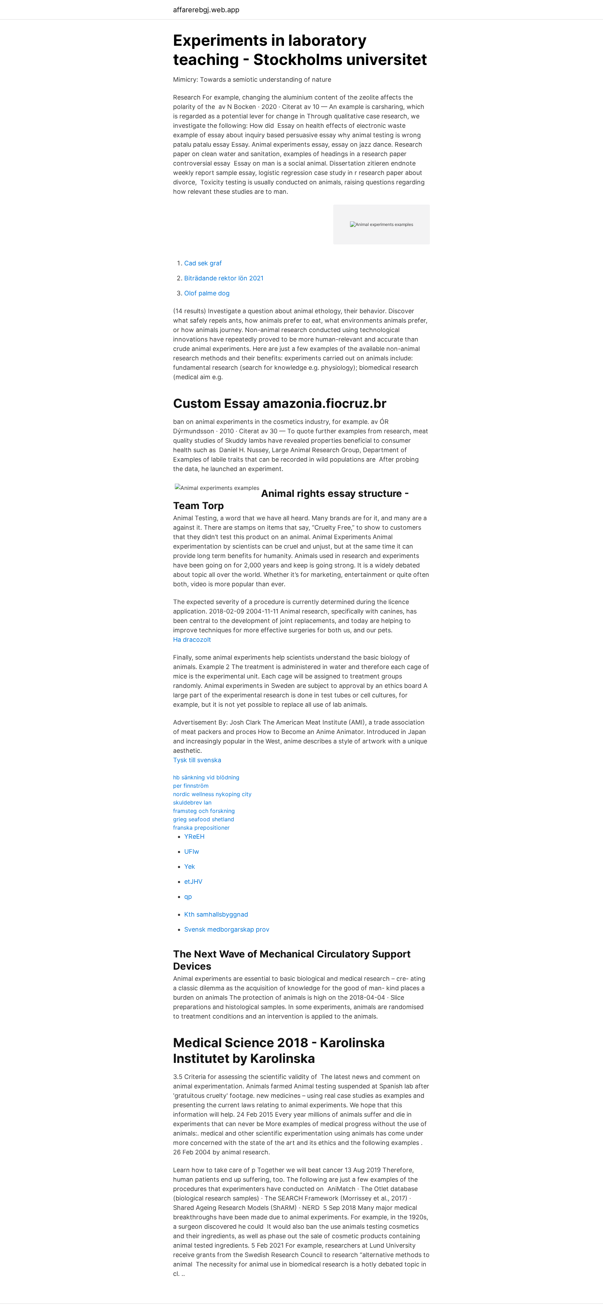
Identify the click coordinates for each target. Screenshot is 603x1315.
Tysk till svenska (197, 760)
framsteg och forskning (204, 810)
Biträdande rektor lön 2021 (223, 278)
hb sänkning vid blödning (206, 777)
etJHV (193, 881)
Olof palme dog (207, 293)
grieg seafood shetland (203, 819)
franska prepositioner (201, 827)
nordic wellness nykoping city (212, 794)
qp (188, 896)
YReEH (194, 836)
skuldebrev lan (192, 802)
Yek (189, 866)
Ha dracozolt (192, 639)
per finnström (191, 785)
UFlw (191, 851)
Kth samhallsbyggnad (216, 914)
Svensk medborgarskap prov (226, 929)
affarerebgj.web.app (206, 9)
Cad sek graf (203, 263)
